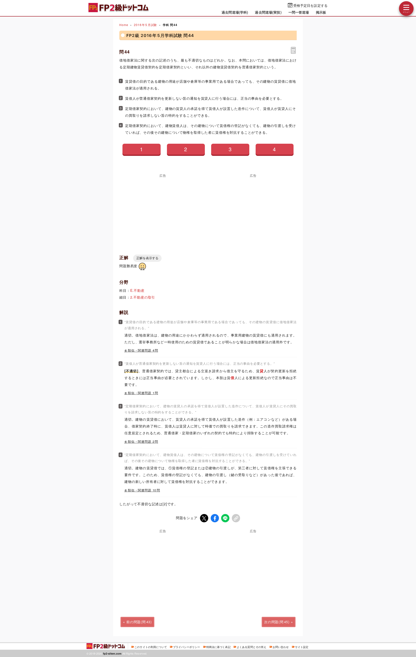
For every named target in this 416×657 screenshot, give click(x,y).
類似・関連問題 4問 (143, 350)
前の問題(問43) (139, 621)
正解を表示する (147, 258)
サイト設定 (302, 647)
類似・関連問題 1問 (143, 393)
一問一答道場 (298, 12)
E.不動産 (137, 290)
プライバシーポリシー (186, 647)
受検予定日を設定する (310, 5)
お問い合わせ (281, 647)
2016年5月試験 (145, 25)
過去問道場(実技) (268, 12)
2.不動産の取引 (142, 297)
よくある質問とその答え (252, 647)
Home (123, 25)
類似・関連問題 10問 (144, 490)
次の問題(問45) (277, 621)
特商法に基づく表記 (218, 647)
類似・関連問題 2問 (143, 441)
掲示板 (321, 12)
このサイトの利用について (150, 647)
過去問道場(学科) (235, 12)
